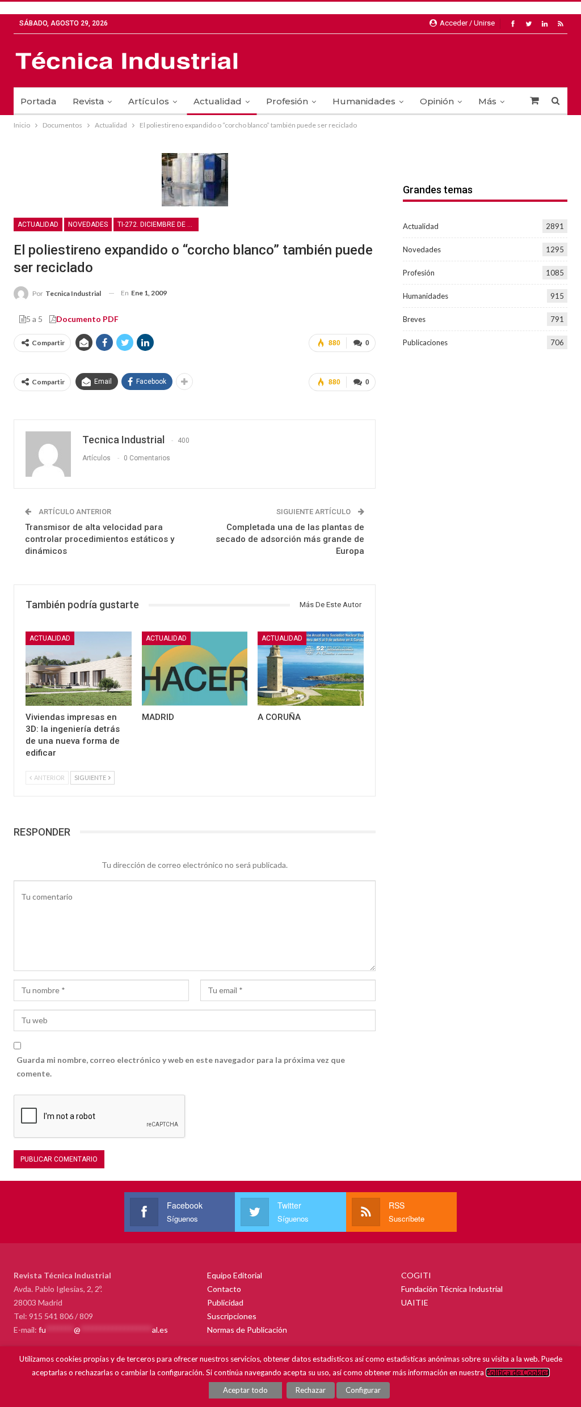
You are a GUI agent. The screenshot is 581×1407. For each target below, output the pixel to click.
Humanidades (363, 101)
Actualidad (217, 101)
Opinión (437, 101)
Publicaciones (425, 342)
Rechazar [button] (311, 1390)
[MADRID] (195, 669)
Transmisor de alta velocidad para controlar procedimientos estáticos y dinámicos (99, 539)
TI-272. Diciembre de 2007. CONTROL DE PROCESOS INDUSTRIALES (158, 224)
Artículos (148, 101)
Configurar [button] (363, 1390)
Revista (88, 101)
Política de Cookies (518, 1372)
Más (487, 101)
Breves (414, 319)
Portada (38, 101)
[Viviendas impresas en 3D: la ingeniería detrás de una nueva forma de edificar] (79, 669)
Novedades (88, 224)
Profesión (287, 101)
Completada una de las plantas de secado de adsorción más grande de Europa (290, 539)
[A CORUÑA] (311, 669)
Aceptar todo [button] (245, 1390)
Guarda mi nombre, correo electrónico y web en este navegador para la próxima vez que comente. (180, 1066)
